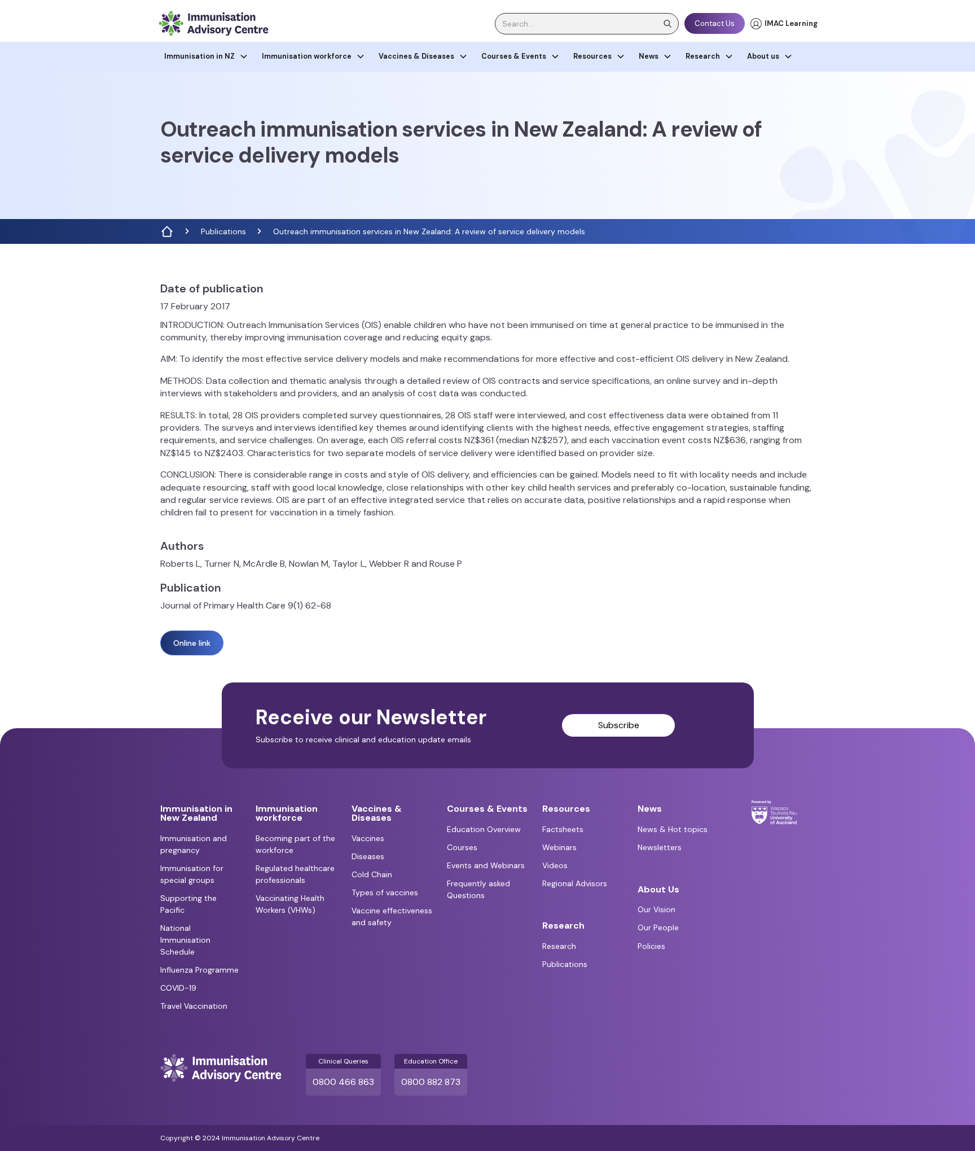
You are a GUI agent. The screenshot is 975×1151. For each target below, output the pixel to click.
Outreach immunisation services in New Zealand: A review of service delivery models (429, 231)
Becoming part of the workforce (295, 844)
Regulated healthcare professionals (295, 874)
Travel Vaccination (193, 1006)
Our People (658, 927)
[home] (213, 23)
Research (559, 946)
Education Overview (484, 829)
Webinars (559, 847)
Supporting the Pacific (188, 904)
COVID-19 (178, 988)
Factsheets (562, 829)
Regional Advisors (574, 883)
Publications (223, 231)
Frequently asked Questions (478, 889)
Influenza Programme (199, 970)
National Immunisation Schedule (185, 940)
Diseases (368, 856)
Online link (191, 643)
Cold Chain (372, 874)
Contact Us (715, 23)
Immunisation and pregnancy (193, 844)
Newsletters (660, 847)
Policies (651, 946)
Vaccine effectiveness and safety (392, 916)
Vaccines (368, 838)
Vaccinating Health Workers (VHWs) (290, 904)
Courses (462, 847)
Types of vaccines (385, 892)
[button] (206, 56)
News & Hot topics (673, 829)
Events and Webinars (486, 865)
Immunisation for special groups (191, 874)
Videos (555, 865)
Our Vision (656, 909)
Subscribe (618, 725)
